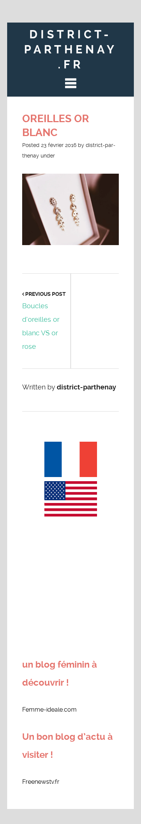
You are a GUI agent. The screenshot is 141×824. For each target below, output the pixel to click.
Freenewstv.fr (40, 781)
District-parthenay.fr (70, 49)
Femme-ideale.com (49, 709)
